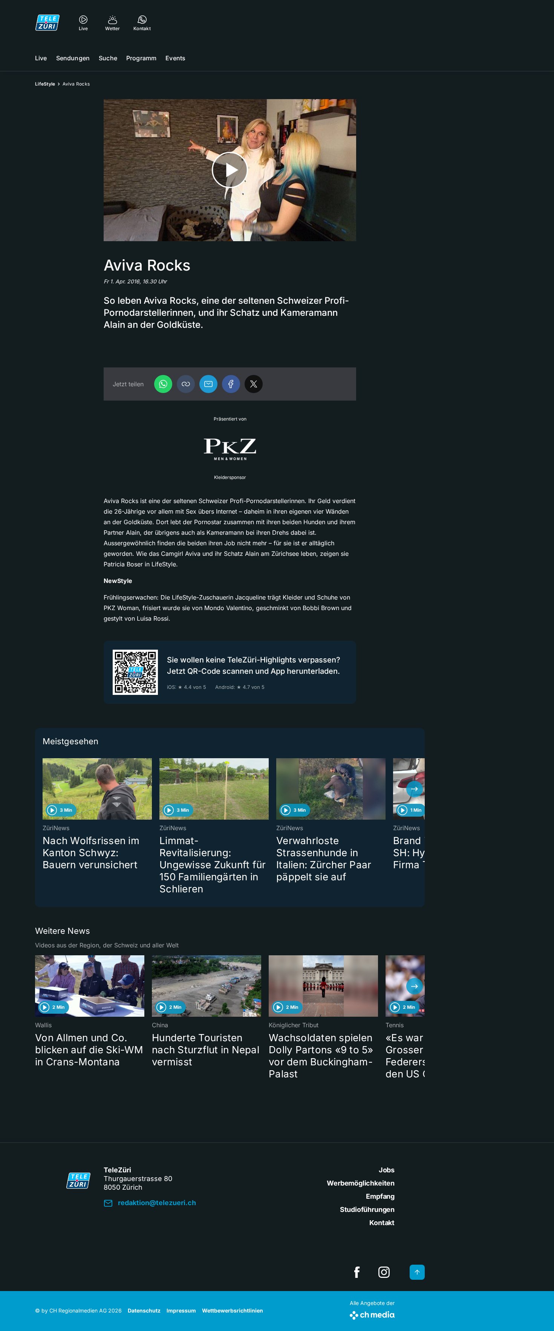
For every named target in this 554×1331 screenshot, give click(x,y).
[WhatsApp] (163, 384)
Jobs (387, 1170)
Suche (108, 58)
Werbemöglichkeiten (361, 1183)
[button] (186, 384)
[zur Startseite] (47, 23)
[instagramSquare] (384, 1272)
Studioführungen (367, 1209)
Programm (141, 58)
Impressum (181, 1310)
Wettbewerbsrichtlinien (232, 1310)
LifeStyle (45, 84)
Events (175, 58)
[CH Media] (372, 1314)
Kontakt (382, 1223)
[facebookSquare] (356, 1272)
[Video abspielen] (230, 170)
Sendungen (73, 58)
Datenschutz (144, 1310)
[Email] (208, 384)
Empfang (380, 1196)
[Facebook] (231, 384)
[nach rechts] (414, 789)
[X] (254, 384)
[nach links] (45, 789)
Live (41, 58)
